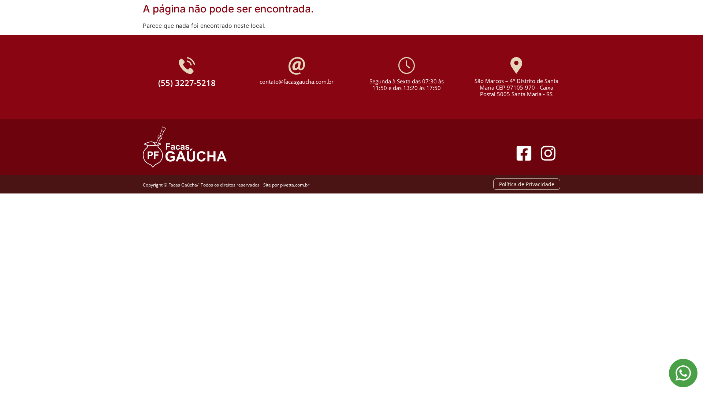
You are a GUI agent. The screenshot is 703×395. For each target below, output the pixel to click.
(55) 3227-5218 (187, 82)
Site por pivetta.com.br (286, 185)
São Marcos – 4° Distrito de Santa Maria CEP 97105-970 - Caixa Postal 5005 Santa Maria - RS (516, 87)
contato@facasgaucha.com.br (297, 81)
